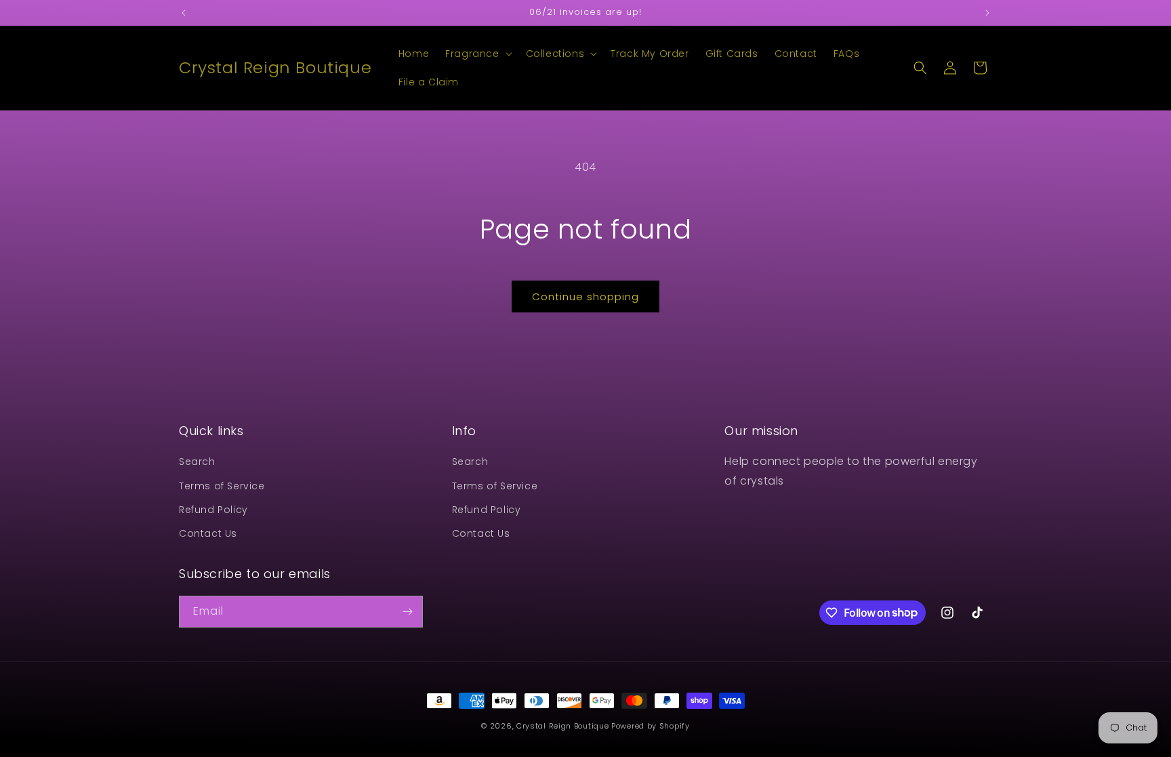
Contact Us (208, 533)
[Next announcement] (987, 13)
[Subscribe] (407, 612)
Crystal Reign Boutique (562, 725)
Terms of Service (222, 486)
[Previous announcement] (184, 13)
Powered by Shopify (650, 725)
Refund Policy (213, 509)
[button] (477, 53)
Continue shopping (585, 296)
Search (197, 461)
